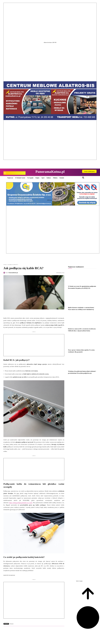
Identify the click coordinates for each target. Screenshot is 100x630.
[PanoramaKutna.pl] (4, 272)
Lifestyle (5, 264)
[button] (50, 161)
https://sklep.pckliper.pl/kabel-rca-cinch (20, 502)
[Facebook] (4, 173)
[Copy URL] (19, 313)
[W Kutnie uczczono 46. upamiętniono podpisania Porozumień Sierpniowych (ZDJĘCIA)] (82, 277)
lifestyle (11, 623)
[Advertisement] (34, 345)
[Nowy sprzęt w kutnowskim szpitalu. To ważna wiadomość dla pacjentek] (82, 341)
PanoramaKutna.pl (13, 272)
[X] (8, 313)
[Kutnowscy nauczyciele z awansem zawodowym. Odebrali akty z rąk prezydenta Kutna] (82, 319)
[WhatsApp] (12, 313)
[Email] (15, 313)
